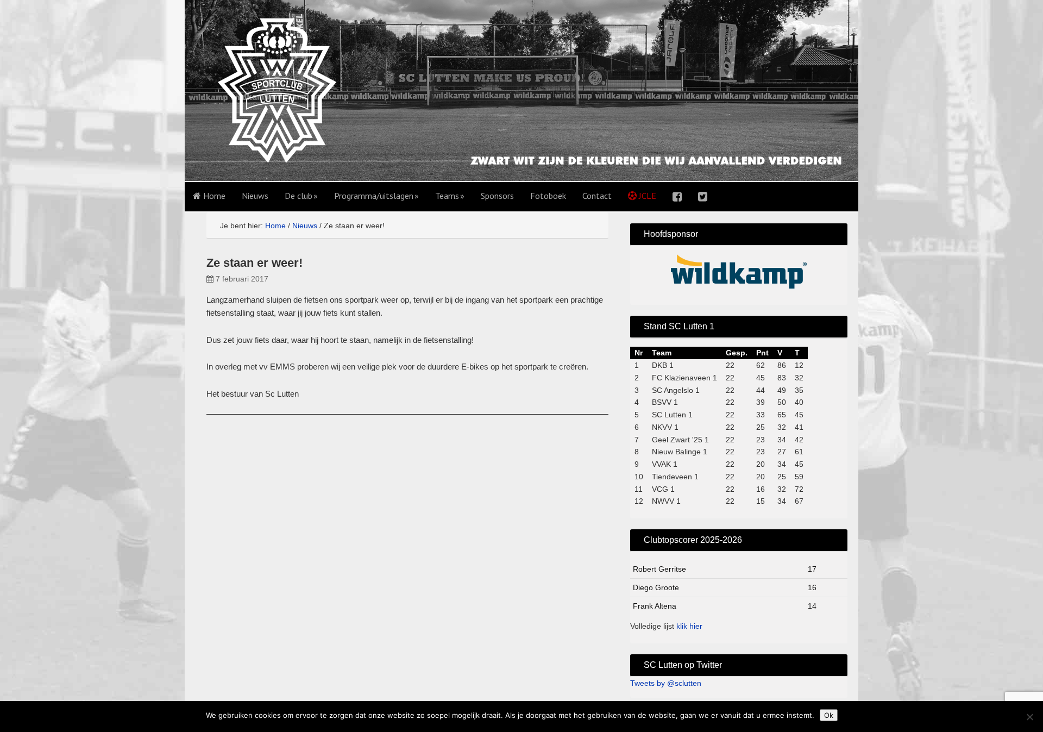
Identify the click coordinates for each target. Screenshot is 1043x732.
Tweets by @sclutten (665, 683)
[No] (1029, 716)
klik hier (689, 626)
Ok (828, 715)
